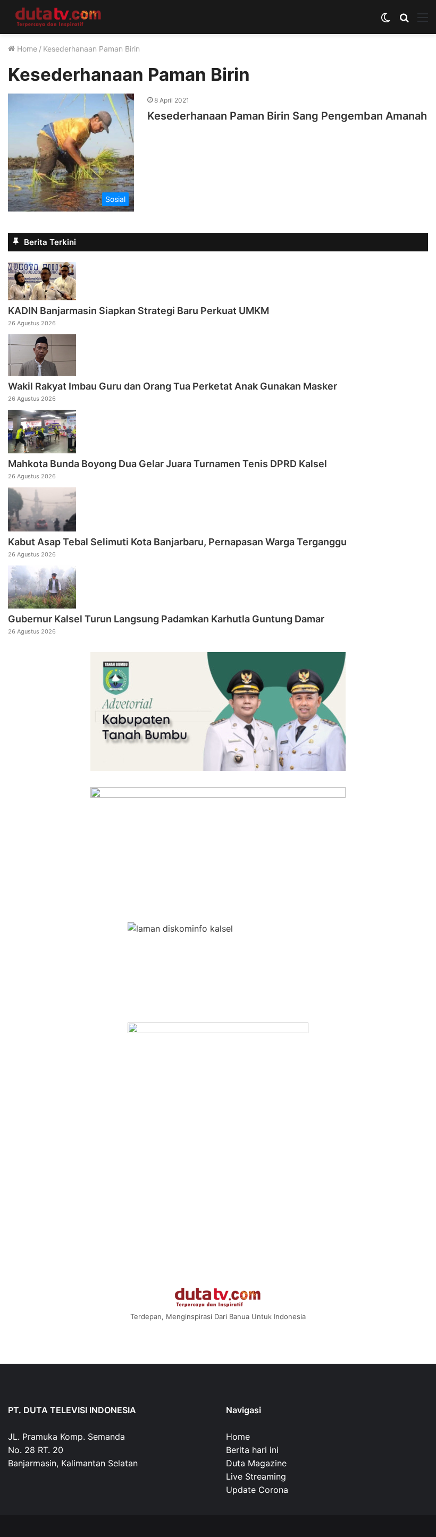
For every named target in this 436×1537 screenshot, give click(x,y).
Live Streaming (256, 1476)
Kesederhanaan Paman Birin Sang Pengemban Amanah (287, 115)
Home (26, 48)
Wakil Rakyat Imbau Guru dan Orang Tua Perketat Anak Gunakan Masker (172, 386)
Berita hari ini (252, 1450)
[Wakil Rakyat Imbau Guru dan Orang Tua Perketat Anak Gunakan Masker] (42, 372)
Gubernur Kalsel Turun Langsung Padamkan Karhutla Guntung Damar (166, 618)
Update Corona (257, 1489)
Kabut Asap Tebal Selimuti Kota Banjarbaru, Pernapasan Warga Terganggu (177, 541)
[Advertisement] (218, 1197)
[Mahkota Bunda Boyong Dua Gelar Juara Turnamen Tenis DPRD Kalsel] (42, 450)
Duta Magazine (256, 1463)
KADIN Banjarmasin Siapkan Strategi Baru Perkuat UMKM (138, 310)
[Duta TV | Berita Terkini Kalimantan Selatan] (58, 17)
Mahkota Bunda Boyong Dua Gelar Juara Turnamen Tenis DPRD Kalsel (167, 463)
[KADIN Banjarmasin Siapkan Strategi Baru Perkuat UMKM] (42, 297)
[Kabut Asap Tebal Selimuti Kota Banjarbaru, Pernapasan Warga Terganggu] (42, 528)
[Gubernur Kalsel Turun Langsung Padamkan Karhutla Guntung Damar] (42, 605)
